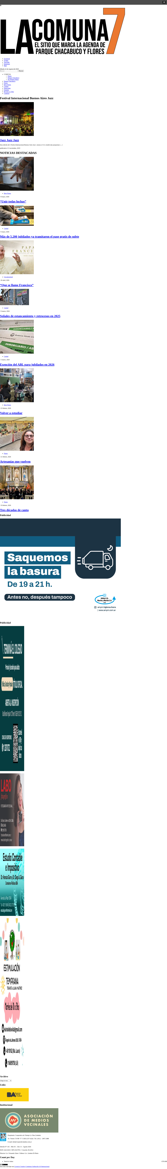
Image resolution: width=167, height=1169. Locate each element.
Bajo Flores (7, 85)
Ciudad (6, 86)
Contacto (6, 93)
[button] (164, 2)
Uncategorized (8, 277)
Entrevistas (7, 88)
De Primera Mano (13, 79)
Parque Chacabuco (13, 78)
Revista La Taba (9, 92)
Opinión (6, 90)
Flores (10, 76)
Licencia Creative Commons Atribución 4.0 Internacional (31, 1166)
